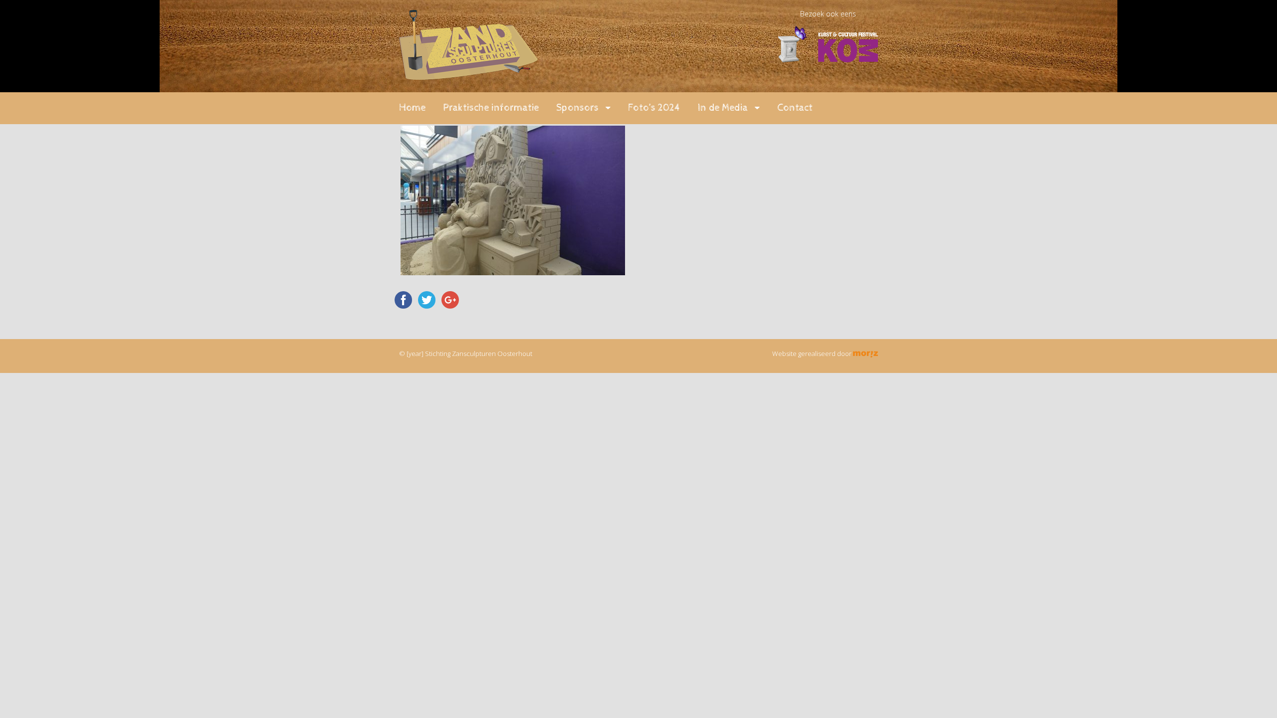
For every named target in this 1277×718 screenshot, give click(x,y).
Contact (795, 108)
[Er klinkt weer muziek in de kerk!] (468, 74)
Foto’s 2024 (654, 108)
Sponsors (577, 108)
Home (412, 108)
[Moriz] (865, 353)
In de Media (723, 108)
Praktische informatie (491, 108)
